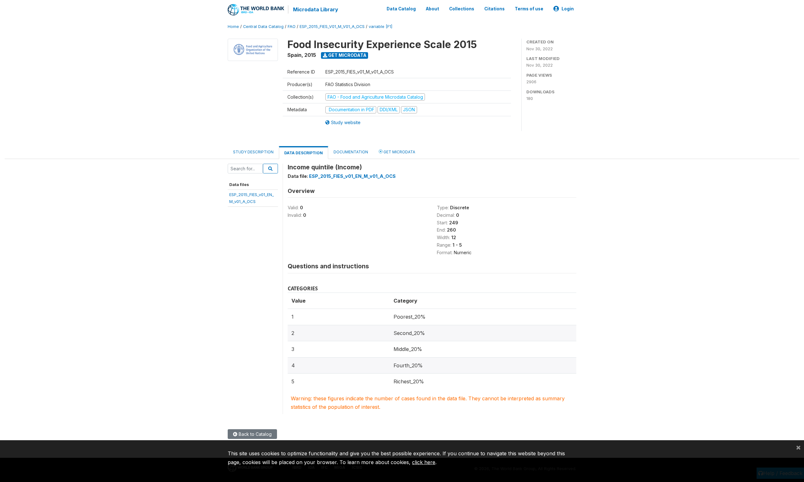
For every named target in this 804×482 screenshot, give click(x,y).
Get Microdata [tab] (399, 152)
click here (423, 462)
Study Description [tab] (253, 152)
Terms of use (529, 8)
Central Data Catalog (263, 26)
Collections (461, 8)
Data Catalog (401, 8)
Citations (494, 8)
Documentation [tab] (351, 152)
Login (568, 8)
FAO (292, 26)
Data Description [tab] (303, 153)
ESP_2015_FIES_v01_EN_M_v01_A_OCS (352, 176)
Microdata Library (315, 9)
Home (233, 26)
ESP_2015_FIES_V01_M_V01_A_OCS (332, 26)
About (432, 8)
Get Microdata (347, 55)
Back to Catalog (254, 434)
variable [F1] (380, 26)
